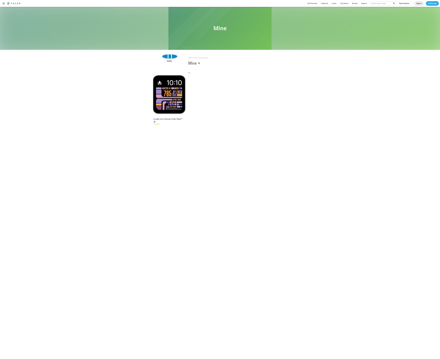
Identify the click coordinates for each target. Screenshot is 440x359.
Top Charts (344, 3)
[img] (169, 56)
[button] (432, 3)
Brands (355, 3)
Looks (334, 3)
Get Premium (312, 3)
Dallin (170, 61)
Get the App (432, 3)
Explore (364, 3)
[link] (13, 3)
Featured (324, 3)
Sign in (419, 3)
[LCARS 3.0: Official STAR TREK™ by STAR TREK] (169, 94)
